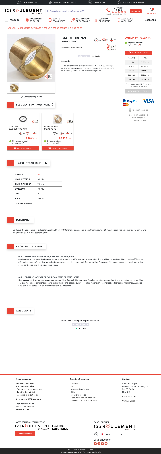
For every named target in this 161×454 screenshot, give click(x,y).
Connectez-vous (135, 11)
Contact (126, 379)
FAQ (72, 386)
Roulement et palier (26, 383)
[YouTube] (106, 443)
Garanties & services (79, 379)
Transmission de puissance (29, 389)
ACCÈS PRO (150, 20)
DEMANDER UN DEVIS (138, 91)
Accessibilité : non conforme (84, 400)
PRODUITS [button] (14, 20)
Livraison (75, 383)
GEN (39, 174)
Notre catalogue (23, 379)
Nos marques (23, 409)
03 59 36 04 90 (119, 12)
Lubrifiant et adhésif (26, 392)
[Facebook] (95, 443)
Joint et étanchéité (25, 386)
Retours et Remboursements (84, 397)
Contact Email (128, 401)
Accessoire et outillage (27, 395)
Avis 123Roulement (25, 406)
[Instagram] (99, 443)
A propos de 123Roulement (28, 399)
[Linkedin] (103, 443)
